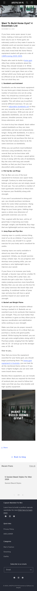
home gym (28, 60)
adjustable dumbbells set (19, 106)
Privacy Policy (9, 529)
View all (32, 466)
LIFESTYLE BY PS (14, 586)
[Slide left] (14, 495)
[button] (4, 2)
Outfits (6, 556)
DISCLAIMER (8, 534)
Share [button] (5, 448)
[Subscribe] (30, 569)
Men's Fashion (9, 547)
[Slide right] (23, 495)
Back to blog (20, 457)
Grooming (7, 552)
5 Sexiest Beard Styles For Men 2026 (18, 478)
